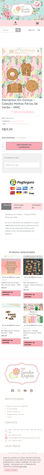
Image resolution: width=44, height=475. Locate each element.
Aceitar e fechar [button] (11, 470)
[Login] (15, 22)
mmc (28, 124)
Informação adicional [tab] (19, 206)
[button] (37, 23)
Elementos (20, 121)
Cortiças (13, 121)
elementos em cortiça (13, 124)
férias (24, 124)
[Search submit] (18, 30)
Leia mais (23, 466)
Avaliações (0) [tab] (36, 206)
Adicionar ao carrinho (24, 146)
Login (15, 24)
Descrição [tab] (7, 205)
